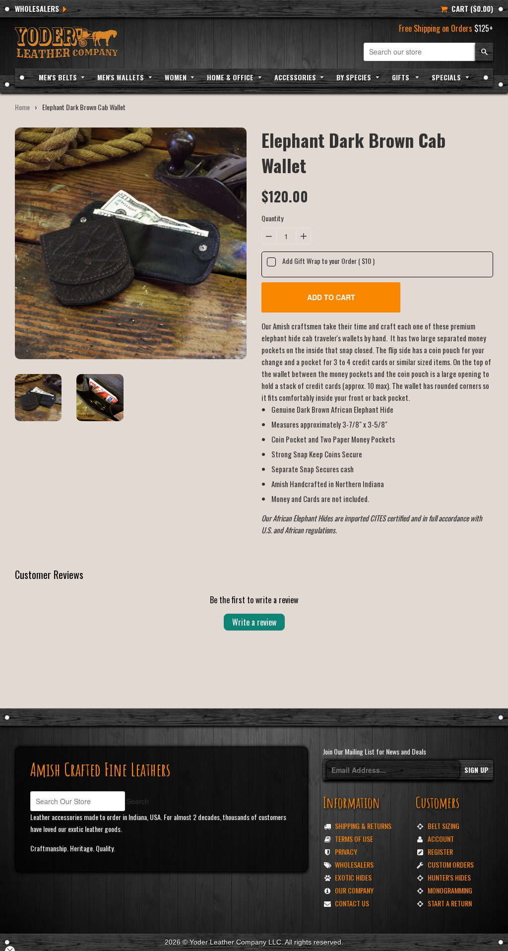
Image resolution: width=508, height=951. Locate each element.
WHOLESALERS (37, 8)
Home (22, 107)
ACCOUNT (441, 838)
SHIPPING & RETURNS (363, 826)
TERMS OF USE (354, 838)
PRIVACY (346, 851)
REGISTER (440, 851)
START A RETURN (450, 903)
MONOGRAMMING (450, 890)
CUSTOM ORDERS (451, 864)
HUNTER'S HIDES (449, 877)
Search (138, 801)
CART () (470, 8)
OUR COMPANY (354, 890)
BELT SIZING (443, 826)
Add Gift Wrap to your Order (328, 260)
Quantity (272, 218)
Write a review (254, 622)
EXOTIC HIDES (353, 877)
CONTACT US (352, 903)
